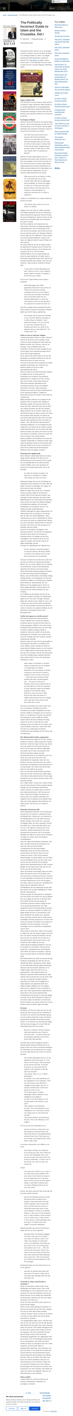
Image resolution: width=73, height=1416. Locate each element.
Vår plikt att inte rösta (62, 36)
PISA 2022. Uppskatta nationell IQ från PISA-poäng (62, 42)
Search (68, 8)
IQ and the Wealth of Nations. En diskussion (62, 60)
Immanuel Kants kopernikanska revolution (60, 112)
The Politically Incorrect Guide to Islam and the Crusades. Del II (45, 1396)
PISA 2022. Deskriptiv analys (62, 54)
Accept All (35, 1408)
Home (4, 15)
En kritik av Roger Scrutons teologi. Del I (62, 119)
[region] (23, 1403)
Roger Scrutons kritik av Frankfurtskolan (62, 133)
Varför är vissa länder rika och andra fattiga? (62, 88)
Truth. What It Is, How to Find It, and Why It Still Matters (62, 126)
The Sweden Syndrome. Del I (60, 138)
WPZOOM (54, 1411)
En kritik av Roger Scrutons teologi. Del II (62, 105)
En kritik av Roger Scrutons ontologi (61, 100)
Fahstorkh (26, 39)
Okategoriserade (13, 15)
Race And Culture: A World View (61, 26)
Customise (12, 1408)
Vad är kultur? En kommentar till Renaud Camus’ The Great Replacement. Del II (62, 68)
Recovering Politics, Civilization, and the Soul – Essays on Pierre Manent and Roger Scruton (61, 157)
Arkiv (57, 168)
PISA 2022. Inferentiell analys (62, 48)
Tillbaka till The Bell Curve (61, 94)
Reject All (23, 1408)
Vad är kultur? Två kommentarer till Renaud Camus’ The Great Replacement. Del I (61, 79)
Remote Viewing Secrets (60, 32)
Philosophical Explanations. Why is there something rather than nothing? (62, 146)
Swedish (57, 1)
